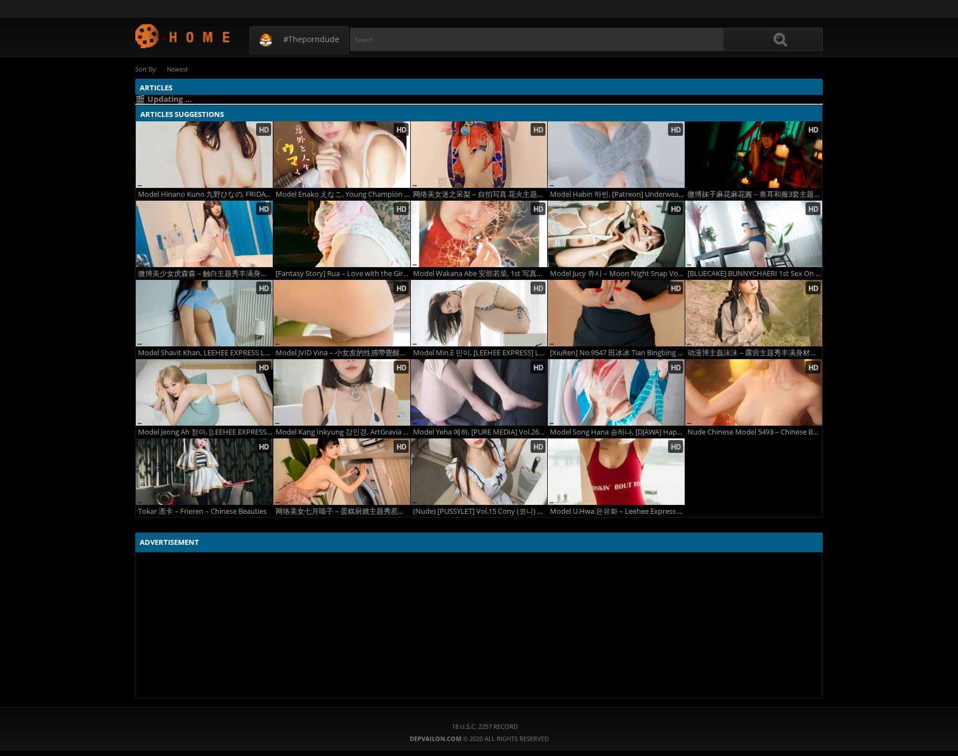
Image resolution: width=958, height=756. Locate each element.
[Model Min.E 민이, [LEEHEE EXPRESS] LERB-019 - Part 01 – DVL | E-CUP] (479, 313)
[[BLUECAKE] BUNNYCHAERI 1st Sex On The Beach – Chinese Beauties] (753, 234)
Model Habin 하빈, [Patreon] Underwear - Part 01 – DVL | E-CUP (617, 194)
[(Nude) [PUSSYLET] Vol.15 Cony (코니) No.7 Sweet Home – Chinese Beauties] (479, 471)
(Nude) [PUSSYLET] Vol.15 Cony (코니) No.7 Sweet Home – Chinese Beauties (480, 511)
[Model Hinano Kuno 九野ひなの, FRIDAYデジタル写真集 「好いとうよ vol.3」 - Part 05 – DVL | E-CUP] (204, 154)
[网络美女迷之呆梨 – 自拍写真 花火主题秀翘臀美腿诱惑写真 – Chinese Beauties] (479, 154)
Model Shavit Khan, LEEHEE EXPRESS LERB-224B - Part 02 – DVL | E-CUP (205, 352)
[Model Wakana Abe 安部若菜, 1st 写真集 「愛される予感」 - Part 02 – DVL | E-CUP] (479, 234)
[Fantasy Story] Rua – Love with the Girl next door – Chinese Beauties (343, 273)
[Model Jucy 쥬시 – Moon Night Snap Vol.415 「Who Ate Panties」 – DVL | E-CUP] (616, 234)
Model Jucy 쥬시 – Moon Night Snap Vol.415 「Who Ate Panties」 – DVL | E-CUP (617, 273)
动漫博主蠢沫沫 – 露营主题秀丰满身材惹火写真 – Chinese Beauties (754, 352)
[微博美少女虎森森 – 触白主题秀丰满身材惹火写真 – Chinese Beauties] (204, 234)
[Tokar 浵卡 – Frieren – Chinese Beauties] (204, 471)
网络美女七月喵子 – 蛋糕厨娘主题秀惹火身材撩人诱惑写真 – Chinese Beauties (343, 511)
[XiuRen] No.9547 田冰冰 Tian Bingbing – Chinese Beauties (617, 352)
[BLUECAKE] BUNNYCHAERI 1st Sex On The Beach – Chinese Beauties (754, 273)
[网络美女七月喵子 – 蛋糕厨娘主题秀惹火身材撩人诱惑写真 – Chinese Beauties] (341, 471)
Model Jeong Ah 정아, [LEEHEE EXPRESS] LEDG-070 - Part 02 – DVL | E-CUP (205, 432)
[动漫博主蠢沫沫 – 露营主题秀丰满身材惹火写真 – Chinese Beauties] (753, 313)
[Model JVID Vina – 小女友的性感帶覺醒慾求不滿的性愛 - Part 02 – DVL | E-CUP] (341, 313)
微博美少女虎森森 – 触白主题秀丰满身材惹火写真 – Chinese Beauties (205, 273)
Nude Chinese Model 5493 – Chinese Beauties (754, 432)
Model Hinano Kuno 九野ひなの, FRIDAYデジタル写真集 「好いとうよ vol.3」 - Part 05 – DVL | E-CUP (205, 194)
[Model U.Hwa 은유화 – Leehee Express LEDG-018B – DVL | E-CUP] (616, 471)
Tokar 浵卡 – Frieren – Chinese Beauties (202, 511)
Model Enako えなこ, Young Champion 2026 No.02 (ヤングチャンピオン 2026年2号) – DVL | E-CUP (343, 194)
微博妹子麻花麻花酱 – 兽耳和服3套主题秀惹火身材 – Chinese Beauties (754, 194)
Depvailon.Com (183, 35)
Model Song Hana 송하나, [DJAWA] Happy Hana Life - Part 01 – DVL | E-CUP (617, 432)
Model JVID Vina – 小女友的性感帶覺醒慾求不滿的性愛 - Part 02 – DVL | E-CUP (343, 352)
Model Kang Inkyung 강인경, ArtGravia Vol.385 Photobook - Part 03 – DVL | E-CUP (343, 432)
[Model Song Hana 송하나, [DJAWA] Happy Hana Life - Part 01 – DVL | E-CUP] (616, 392)
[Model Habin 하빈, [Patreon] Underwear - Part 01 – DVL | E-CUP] (616, 154)
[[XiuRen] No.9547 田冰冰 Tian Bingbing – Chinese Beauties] (616, 313)
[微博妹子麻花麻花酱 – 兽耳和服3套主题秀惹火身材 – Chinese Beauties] (753, 154)
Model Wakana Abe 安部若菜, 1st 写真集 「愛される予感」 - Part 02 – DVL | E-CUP (480, 273)
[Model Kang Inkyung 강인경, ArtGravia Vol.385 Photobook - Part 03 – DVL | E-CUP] (341, 392)
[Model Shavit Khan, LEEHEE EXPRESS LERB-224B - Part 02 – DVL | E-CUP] (204, 313)
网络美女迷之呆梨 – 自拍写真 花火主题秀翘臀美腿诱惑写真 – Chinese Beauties (480, 194)
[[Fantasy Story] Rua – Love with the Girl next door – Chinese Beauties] (341, 234)
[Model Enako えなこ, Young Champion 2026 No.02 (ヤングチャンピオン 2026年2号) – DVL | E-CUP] (341, 154)
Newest (177, 69)
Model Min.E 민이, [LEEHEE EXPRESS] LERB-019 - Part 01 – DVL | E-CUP (480, 352)
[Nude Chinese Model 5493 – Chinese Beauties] (753, 392)
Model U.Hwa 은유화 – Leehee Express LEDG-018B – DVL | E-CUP (617, 511)
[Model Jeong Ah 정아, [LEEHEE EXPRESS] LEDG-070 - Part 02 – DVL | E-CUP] (204, 392)
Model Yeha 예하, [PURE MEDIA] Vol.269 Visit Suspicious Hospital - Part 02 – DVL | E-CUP (480, 432)
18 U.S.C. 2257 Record (485, 726)
